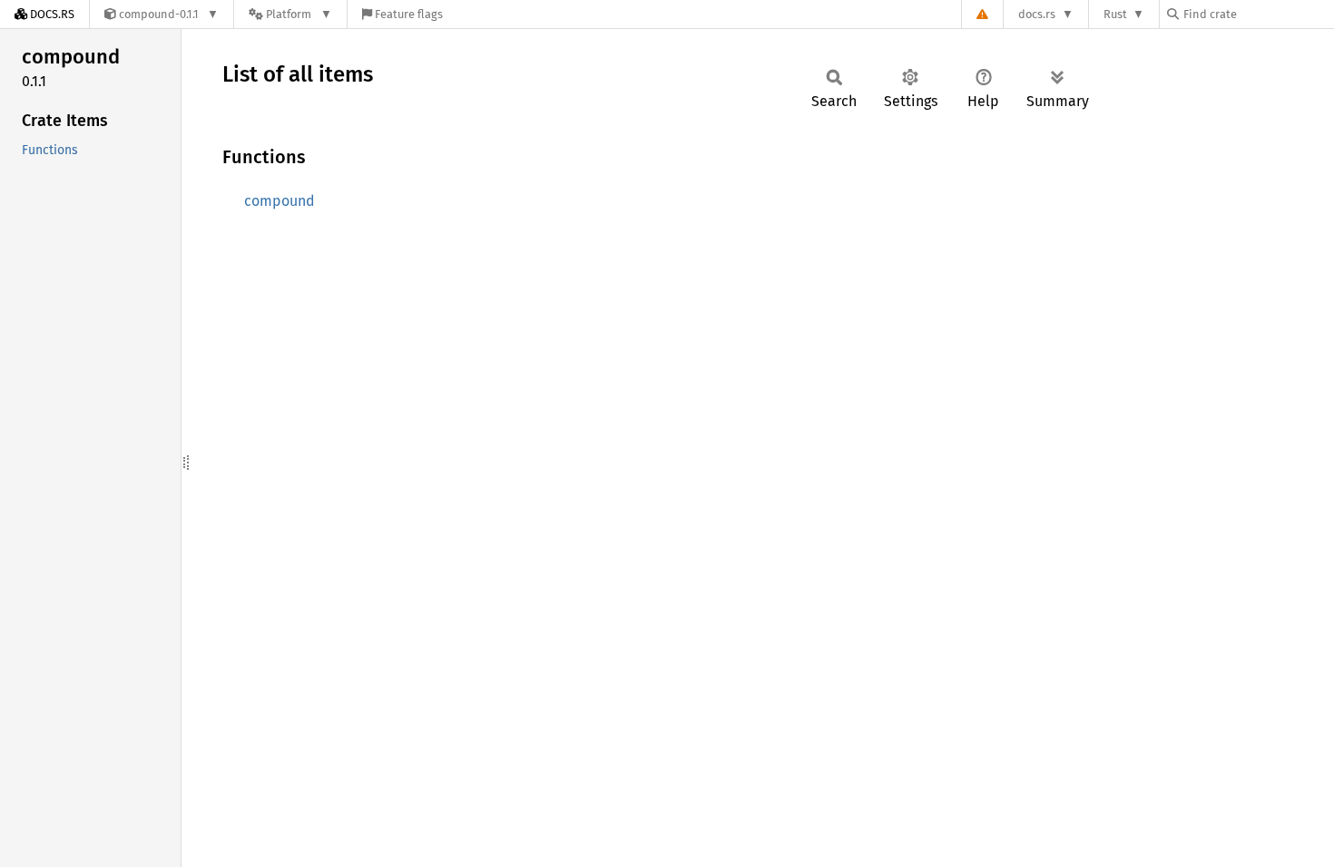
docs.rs (1036, 14)
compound (279, 200)
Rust (1115, 14)
